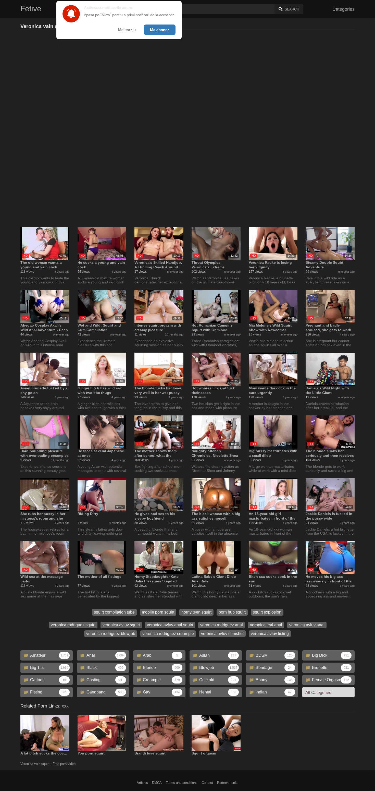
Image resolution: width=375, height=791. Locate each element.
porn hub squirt (232, 612)
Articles (142, 783)
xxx (65, 706)
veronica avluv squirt (121, 625)
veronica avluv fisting (270, 633)
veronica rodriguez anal (221, 625)
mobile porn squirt (158, 612)
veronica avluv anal (306, 625)
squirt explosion (267, 612)
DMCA (157, 783)
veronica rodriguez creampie (168, 633)
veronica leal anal (266, 625)
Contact (207, 783)
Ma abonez (159, 30)
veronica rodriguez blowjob (110, 633)
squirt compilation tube (114, 612)
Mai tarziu (127, 30)
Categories (343, 9)
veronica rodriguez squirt (73, 625)
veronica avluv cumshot (222, 633)
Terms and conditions (181, 783)
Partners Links (228, 783)
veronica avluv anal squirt (170, 625)
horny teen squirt (196, 612)
